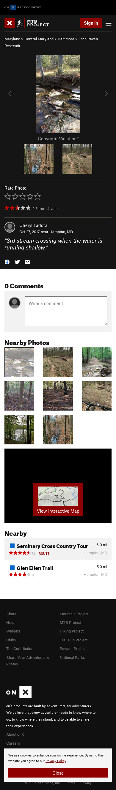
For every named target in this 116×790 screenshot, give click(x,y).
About (11, 613)
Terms (70, 783)
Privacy (86, 783)
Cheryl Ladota (33, 225)
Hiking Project (72, 631)
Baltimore (66, 38)
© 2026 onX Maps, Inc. (42, 783)
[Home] (29, 23)
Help (10, 622)
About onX (15, 734)
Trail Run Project (73, 640)
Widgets (13, 631)
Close (58, 772)
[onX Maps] (19, 696)
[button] (7, 261)
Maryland (12, 38)
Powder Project (73, 648)
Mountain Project (74, 613)
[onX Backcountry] (23, 7)
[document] (58, 765)
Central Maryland (39, 38)
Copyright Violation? (58, 138)
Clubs (11, 640)
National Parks (72, 657)
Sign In (91, 23)
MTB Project (70, 622)
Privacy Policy (56, 761)
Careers (13, 743)
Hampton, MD (61, 231)
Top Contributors (20, 648)
